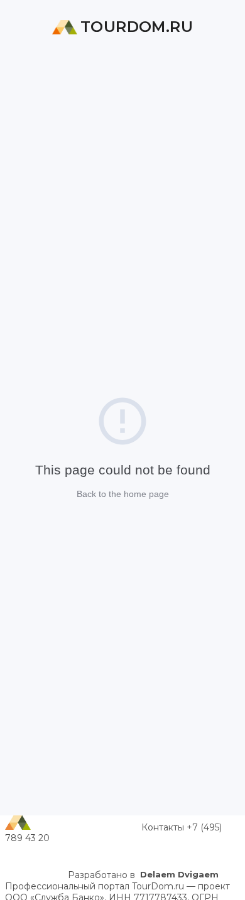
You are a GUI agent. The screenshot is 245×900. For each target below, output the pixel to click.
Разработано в (143, 875)
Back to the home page (123, 494)
